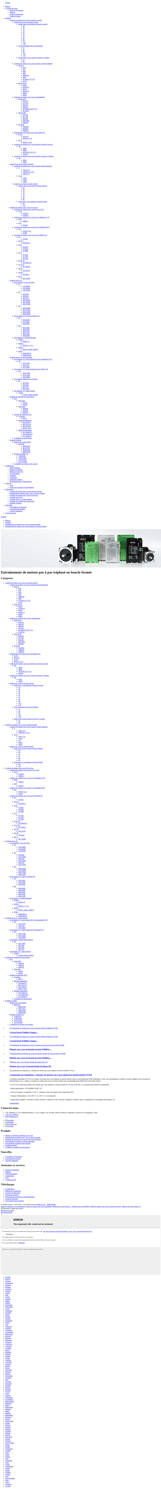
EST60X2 (26, 243)
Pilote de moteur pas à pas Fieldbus (13, 1206)
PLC (15, 399)
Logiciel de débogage (12, 1193)
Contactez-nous (10, 513)
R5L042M (26, 302)
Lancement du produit (17, 509)
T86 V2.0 (26, 174)
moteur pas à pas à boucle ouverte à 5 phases (33, 58)
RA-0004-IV (27, 432)
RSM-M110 (27, 353)
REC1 (25, 418)
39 (24, 32)
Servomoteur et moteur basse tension (18, 1143)
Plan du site (41, 1204)
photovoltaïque (15, 468)
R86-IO (25, 107)
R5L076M (26, 304)
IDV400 (26, 385)
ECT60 (25, 257)
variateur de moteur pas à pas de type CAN (29, 209)
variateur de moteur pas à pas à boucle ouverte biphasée (33, 64)
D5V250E (26, 375)
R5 (19, 292)
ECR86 (25, 251)
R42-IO (25, 101)
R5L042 (26, 296)
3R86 (25, 150)
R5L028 (26, 294)
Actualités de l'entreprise (18, 507)
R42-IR (25, 115)
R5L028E (26, 320)
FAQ (11, 485)
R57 (24, 69)
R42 (24, 67)
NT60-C (26, 213)
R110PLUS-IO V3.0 (30, 109)
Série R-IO (22, 99)
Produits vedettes (15, 440)
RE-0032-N (27, 422)
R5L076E (26, 324)
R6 (19, 306)
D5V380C (26, 367)
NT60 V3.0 (27, 231)
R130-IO (26, 111)
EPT (20, 223)
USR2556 (21, 456)
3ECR (20, 269)
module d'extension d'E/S (23, 414)
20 (24, 26)
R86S (25, 95)
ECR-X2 (21, 261)
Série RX (21, 401)
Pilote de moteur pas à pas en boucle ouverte (105, 1206)
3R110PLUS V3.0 (29, 152)
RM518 (25, 412)
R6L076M (26, 310)
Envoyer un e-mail (7, 1210)
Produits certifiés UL (21, 454)
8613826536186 (6, 1212)
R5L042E (26, 322)
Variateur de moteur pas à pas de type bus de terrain (23, 1139)
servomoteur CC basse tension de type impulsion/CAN (33, 359)
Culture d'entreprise (16, 14)
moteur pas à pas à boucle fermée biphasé (32, 186)
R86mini (26, 75)
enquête (12, 1103)
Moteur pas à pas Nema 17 (62, 1206)
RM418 (25, 409)
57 (24, 36)
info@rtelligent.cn (11, 1116)
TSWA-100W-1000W (30, 395)
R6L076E (26, 332)
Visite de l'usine (15, 16)
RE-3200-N (27, 426)
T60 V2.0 (26, 170)
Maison (7, 6)
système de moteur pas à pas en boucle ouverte (26, 20)
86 (24, 40)
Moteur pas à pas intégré (22, 442)
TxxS (20, 176)
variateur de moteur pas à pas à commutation (29, 97)
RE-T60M (26, 278)
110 (24, 42)
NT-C (20, 211)
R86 (24, 77)
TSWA (20, 393)
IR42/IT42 (26, 446)
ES (19, 237)
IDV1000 (26, 389)
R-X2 (20, 134)
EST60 (25, 239)
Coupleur (21, 416)
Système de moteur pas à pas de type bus (24, 207)
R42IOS (26, 127)
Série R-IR (22, 113)
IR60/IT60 (26, 450)
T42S (25, 178)
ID (19, 381)
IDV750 (26, 387)
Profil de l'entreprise (16, 10)
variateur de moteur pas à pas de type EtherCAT (30, 235)
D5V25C (26, 365)
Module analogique (25, 430)
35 (24, 30)
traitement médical (16, 479)
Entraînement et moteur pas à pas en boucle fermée (27, 493)
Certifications (9, 1189)
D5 (19, 361)
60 (24, 38)
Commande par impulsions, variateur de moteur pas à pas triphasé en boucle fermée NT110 (51, 1075)
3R (19, 146)
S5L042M (26, 288)
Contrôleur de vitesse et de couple (25, 464)
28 (24, 28)
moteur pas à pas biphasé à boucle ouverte (32, 24)
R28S (25, 85)
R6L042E (26, 330)
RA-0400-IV (27, 436)
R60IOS (26, 129)
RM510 (25, 410)
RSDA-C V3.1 (28, 345)
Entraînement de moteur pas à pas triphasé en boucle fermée (26, 526)
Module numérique (25, 420)
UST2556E (22, 460)
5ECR (20, 272)
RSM (20, 351)
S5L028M (26, 286)
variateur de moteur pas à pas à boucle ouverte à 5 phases (33, 156)
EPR (20, 219)
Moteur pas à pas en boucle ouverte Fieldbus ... (31, 1049)
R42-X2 (25, 136)
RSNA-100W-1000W (30, 349)
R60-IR (25, 119)
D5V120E (26, 373)
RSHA (20, 340)
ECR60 (25, 249)
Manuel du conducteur (13, 1191)
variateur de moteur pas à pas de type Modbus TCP (31, 217)
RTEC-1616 (27, 428)
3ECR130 (26, 271)
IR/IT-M (21, 444)
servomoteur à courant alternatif (25, 338)
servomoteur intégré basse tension (25, 379)
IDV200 (26, 383)
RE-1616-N (27, 424)
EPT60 (25, 225)
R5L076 (26, 298)
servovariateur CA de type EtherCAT (27, 316)
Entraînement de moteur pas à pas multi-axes (29, 133)
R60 (24, 71)
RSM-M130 (27, 355)
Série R (21, 65)
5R (19, 158)
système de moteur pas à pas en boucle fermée (21, 725)
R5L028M (26, 300)
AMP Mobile (51, 1204)
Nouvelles (8, 505)
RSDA (20, 343)
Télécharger (9, 489)
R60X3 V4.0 (27, 142)
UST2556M (22, 462)
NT (19, 229)
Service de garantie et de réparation (22, 487)
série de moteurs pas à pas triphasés (30, 46)
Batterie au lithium (16, 470)
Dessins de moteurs (12, 1195)
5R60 (25, 162)
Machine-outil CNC (16, 472)
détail (17, 1103)
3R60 (25, 148)
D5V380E (26, 377)
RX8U (25, 405)
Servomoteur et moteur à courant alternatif (19, 1141)
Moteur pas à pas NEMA (80, 1206)
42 (24, 34)
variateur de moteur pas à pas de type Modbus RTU (32, 227)
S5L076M (26, 290)
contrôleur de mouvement (23, 438)
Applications (9, 466)
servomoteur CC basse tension (24, 391)
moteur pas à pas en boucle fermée (21, 164)
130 (24, 44)
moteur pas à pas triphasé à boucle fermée (32, 202)
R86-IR (25, 123)
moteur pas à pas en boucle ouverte (26, 22)
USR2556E (22, 458)
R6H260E (26, 336)
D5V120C (26, 363)
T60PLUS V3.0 (28, 172)
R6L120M (26, 312)
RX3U (25, 403)
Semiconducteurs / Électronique (21, 481)
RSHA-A (26, 341)
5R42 (25, 160)
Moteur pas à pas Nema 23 (131, 1206)
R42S (25, 89)
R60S (25, 93)
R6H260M (26, 314)
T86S (25, 182)
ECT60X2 (26, 267)
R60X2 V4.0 (27, 138)
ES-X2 (20, 241)
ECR (20, 245)
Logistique (13, 478)
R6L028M (26, 308)
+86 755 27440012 (12, 1115)
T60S (25, 180)
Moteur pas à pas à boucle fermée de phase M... (31, 1066)
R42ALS (26, 91)
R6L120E (26, 334)
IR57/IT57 (26, 448)
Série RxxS (22, 83)
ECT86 (25, 259)
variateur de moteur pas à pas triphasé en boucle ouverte (33, 144)
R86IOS (26, 131)
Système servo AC (16, 280)
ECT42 (25, 255)
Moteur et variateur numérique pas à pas (19, 1135)
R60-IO (25, 105)
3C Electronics (15, 474)
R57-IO (25, 103)
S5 (19, 284)
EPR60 (25, 221)
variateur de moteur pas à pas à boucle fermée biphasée (33, 166)
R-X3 (20, 140)
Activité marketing (16, 511)
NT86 (25, 233)
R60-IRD (26, 121)
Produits (8, 18)
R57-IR (25, 117)
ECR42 (25, 247)
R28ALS (26, 87)
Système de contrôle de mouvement (22, 397)
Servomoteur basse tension (14, 1201)
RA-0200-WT (28, 434)
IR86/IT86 (26, 452)
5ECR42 (26, 274)
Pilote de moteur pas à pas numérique (39, 1206)
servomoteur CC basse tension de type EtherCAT (31, 369)
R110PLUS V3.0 (29, 79)
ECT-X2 (21, 265)
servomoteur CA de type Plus (24, 282)
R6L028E (26, 328)
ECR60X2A (27, 263)
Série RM (21, 407)
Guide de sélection (11, 1199)
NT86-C (26, 215)
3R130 (25, 154)
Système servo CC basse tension (21, 357)
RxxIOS (21, 125)
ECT (20, 253)
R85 (24, 73)
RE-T (20, 276)
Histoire (12, 12)
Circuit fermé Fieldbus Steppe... (24, 1032)
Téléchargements (11, 1174)
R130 (25, 81)
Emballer (13, 476)
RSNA (20, 347)
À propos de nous (11, 8)
